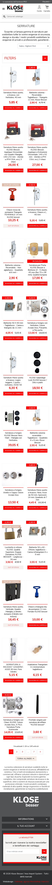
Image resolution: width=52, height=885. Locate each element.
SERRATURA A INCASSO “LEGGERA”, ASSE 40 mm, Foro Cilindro (13, 668)
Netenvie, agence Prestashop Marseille (32, 881)
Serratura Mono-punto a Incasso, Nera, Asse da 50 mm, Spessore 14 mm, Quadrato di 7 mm (37, 495)
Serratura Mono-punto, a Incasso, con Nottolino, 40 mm (13, 95)
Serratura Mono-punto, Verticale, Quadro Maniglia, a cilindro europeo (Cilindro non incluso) (13, 611)
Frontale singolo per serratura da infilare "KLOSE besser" (37, 722)
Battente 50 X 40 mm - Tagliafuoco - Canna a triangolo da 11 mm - (13, 325)
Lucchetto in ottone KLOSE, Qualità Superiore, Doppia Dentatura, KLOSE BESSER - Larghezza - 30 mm (13, 553)
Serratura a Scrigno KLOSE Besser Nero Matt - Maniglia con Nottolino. (13, 437)
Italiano (45, 2)
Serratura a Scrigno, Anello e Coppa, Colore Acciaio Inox (13, 492)
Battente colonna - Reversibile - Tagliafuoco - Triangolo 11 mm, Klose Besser (37, 96)
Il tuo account (26, 826)
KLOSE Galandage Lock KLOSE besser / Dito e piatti (37, 380)
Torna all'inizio (26, 758)
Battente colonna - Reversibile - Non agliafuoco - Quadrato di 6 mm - (13, 269)
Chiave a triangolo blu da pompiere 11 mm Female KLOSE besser (37, 609)
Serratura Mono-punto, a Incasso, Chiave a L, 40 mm (37, 212)
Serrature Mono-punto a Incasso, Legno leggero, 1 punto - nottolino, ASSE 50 (13, 381)
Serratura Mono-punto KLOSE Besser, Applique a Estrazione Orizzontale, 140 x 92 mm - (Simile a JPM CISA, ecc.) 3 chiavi (37, 153)
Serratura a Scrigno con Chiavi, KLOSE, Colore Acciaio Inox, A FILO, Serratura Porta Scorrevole (13, 725)
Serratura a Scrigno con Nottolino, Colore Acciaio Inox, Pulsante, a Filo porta (37, 327)
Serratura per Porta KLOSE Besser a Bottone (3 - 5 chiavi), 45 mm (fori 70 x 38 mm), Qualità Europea (37, 270)
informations (26, 819)
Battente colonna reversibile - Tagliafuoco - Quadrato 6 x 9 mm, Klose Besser (37, 438)
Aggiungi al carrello (14, 108)
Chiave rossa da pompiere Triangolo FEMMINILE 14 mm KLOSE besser (13, 213)
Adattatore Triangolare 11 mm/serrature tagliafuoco (37, 667)
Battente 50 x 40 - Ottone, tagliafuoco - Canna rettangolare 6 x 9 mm (37, 551)
